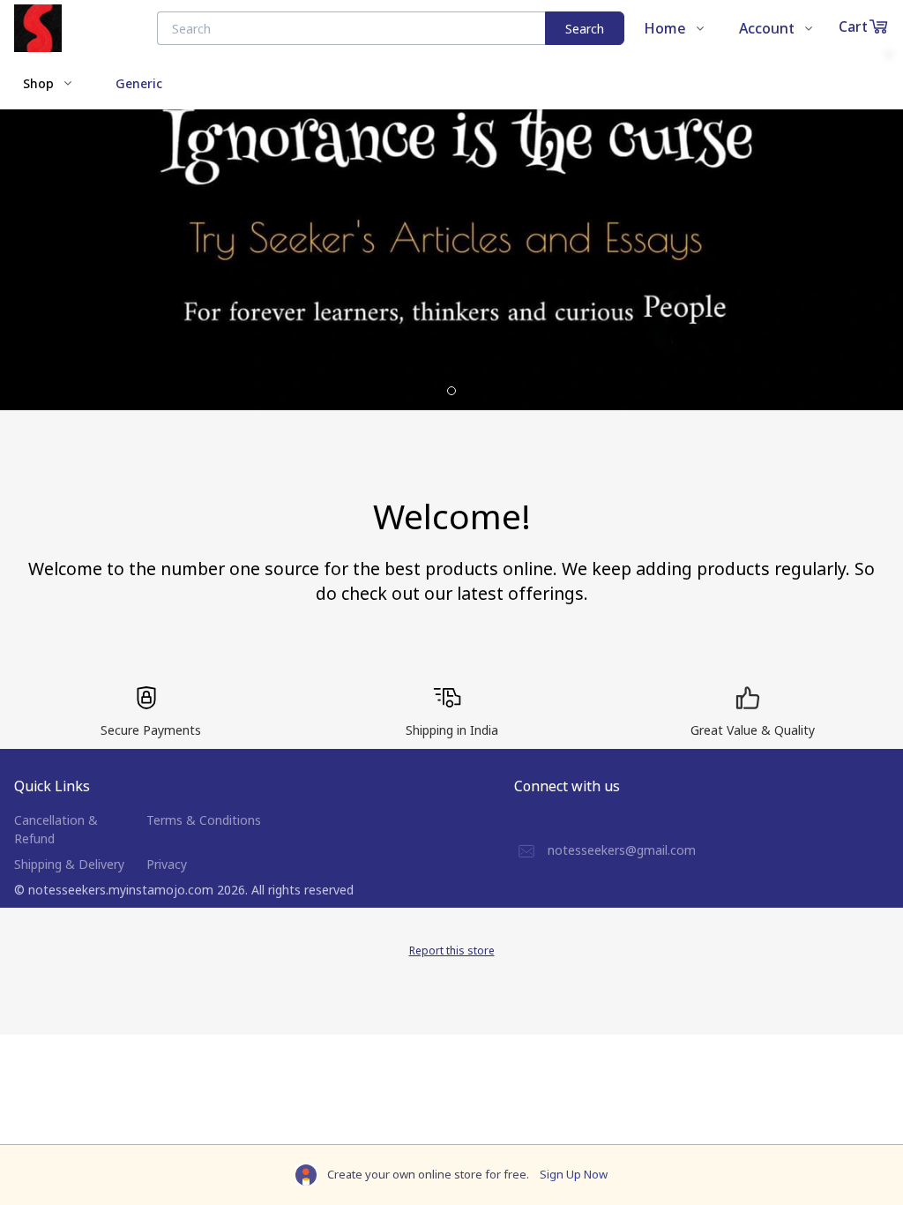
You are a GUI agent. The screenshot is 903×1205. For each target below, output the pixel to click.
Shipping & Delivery (69, 864)
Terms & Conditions (203, 820)
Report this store (452, 950)
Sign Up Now (574, 1174)
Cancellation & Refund (56, 829)
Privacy (166, 864)
